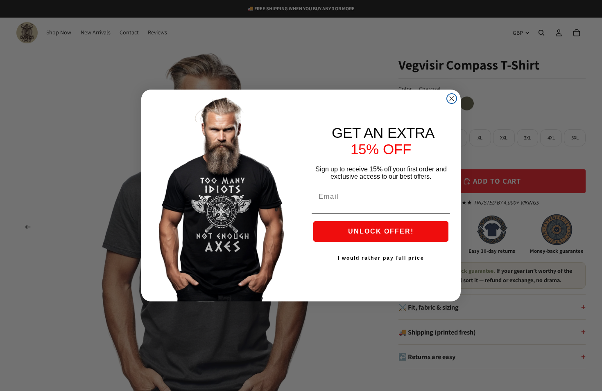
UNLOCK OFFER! (381, 231)
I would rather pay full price (381, 258)
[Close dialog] (452, 98)
